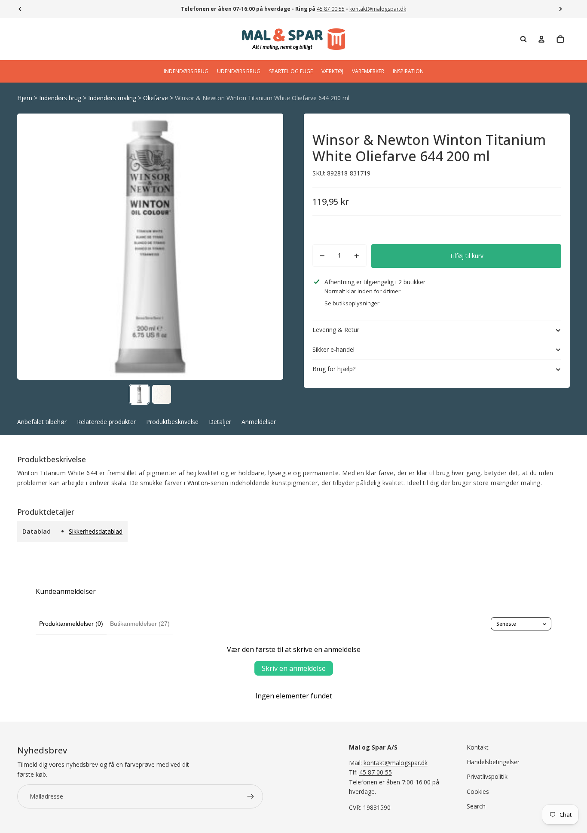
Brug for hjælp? (333, 369)
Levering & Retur (335, 330)
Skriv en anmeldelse (294, 668)
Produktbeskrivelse (172, 422)
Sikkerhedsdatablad (95, 531)
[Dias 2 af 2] (161, 394)
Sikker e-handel (333, 349)
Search (476, 806)
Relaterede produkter (106, 422)
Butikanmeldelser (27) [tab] (140, 623)
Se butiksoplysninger (351, 303)
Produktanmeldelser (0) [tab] (71, 623)
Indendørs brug (60, 98)
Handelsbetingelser (493, 762)
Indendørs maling (112, 98)
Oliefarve (155, 98)
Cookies (478, 791)
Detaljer (220, 422)
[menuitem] (186, 71)
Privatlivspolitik (487, 776)
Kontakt (478, 747)
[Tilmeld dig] (250, 796)
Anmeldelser (259, 422)
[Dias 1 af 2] (139, 394)
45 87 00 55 (331, 8)
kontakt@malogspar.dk (377, 8)
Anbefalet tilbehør (42, 422)
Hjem (24, 98)
